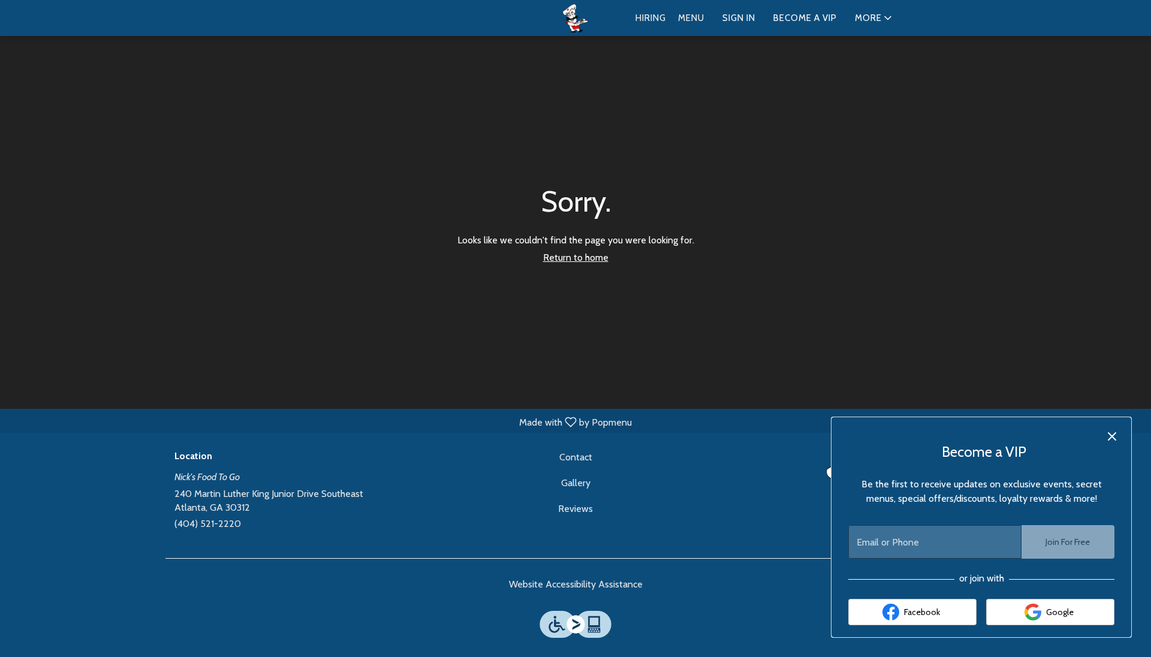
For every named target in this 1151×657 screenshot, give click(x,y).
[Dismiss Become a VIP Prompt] (1112, 436)
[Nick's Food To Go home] (575, 19)
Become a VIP (805, 18)
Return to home (575, 257)
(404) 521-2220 (207, 523)
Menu (691, 18)
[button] (874, 18)
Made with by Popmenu (320, 422)
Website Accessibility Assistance (576, 584)
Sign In (738, 18)
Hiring (650, 18)
